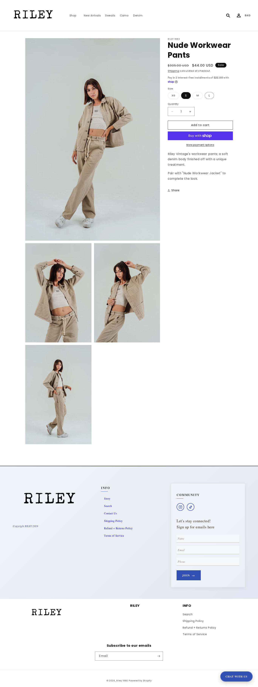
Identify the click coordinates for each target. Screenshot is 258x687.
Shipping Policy (113, 521)
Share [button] (175, 190)
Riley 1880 (122, 680)
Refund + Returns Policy (118, 528)
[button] (74, 15)
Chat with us (236, 676)
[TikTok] (190, 507)
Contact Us (110, 513)
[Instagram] (180, 507)
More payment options (200, 144)
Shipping (173, 70)
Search (108, 506)
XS (175, 96)
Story (107, 498)
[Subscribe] (158, 656)
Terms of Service (114, 535)
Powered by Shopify (140, 680)
